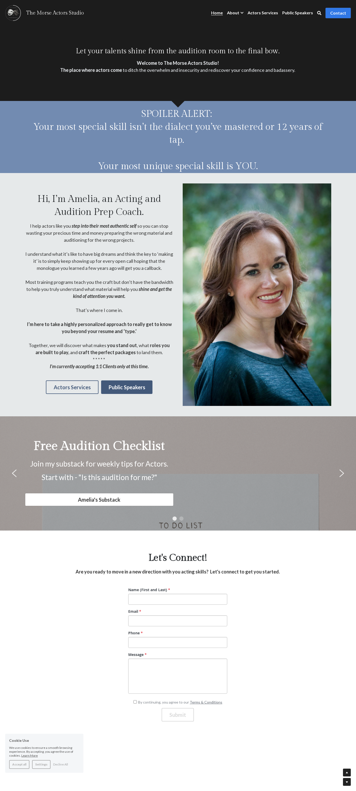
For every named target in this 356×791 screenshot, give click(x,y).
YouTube (217, 493)
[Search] (319, 13)
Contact (338, 12)
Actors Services (72, 387)
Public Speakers (126, 387)
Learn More (29, 755)
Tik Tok (294, 493)
